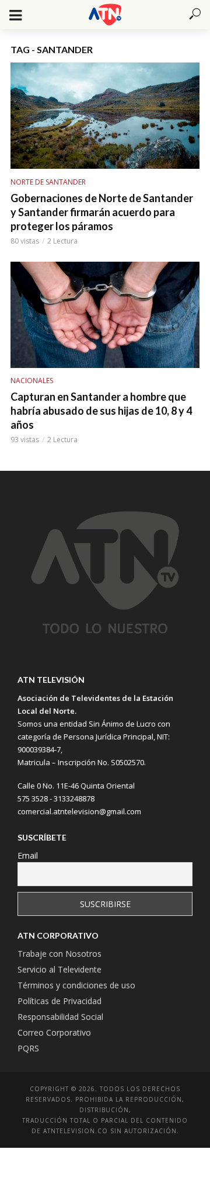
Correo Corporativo (54, 1032)
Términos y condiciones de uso (76, 985)
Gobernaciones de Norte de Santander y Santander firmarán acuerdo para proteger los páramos (101, 212)
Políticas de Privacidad (60, 1000)
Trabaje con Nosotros (60, 953)
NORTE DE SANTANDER (48, 182)
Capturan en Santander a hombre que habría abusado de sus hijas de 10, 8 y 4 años (101, 410)
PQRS (28, 1048)
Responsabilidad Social (60, 1016)
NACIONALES (31, 381)
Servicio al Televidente (60, 969)
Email (28, 855)
